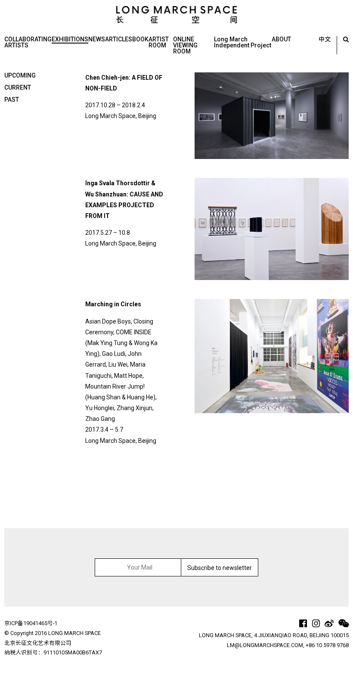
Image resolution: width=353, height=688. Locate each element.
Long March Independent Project (242, 42)
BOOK (140, 39)
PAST (11, 99)
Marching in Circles (113, 304)
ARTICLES (118, 39)
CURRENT (17, 87)
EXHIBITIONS (70, 39)
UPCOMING (20, 75)
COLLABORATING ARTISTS (28, 42)
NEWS (96, 39)
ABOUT (281, 39)
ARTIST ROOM (159, 42)
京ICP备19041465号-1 (30, 623)
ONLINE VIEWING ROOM (185, 45)
